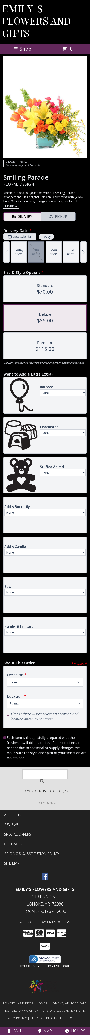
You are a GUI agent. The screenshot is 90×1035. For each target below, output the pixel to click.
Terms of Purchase (46, 1018)
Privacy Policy (15, 1018)
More (9, 206)
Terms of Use (76, 1018)
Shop (25, 48)
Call (16, 1031)
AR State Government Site (63, 1011)
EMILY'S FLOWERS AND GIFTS (36, 21)
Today (46, 237)
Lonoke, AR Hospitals (69, 1003)
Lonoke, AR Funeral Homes (25, 1003)
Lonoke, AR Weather (21, 1011)
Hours (77, 1031)
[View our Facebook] (45, 878)
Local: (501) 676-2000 (45, 911)
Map (46, 1031)
